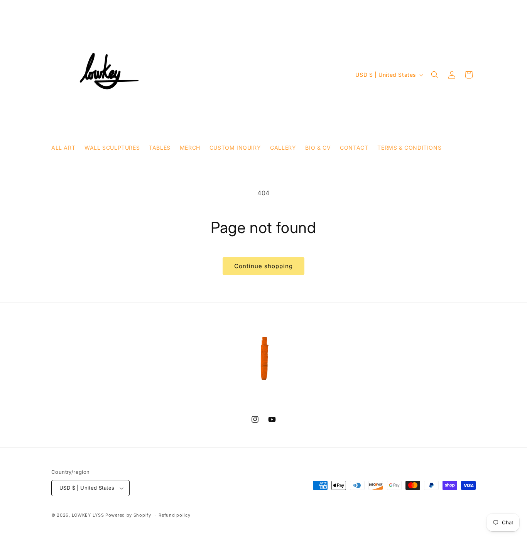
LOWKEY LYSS (88, 515)
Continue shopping (263, 266)
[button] (434, 74)
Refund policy (174, 515)
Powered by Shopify (128, 515)
